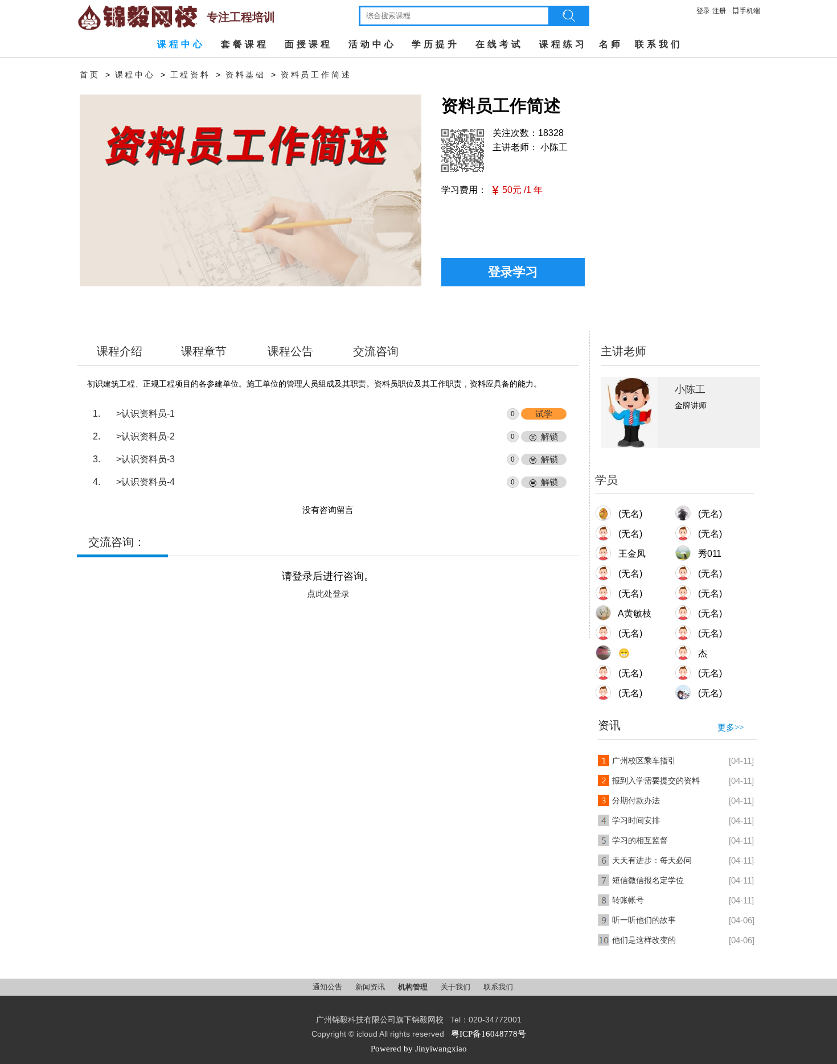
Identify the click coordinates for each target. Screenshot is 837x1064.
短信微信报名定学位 (648, 880)
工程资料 (190, 75)
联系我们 (659, 44)
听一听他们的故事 (644, 920)
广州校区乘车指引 (644, 761)
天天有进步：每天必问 (652, 860)
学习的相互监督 (640, 840)
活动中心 (372, 44)
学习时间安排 (636, 820)
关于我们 (456, 987)
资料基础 (245, 75)
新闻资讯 (371, 987)
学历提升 (435, 44)
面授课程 (309, 44)
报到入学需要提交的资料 (656, 781)
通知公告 (328, 987)
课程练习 (563, 44)
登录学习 (513, 272)
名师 (611, 44)
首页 (90, 75)
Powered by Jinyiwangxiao (419, 1048)
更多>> (730, 727)
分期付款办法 (636, 800)
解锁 (549, 436)
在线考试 (499, 44)
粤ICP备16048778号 (488, 1033)
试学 (543, 413)
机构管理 (413, 987)
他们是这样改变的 (644, 940)
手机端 (746, 11)
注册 (719, 11)
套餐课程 (245, 44)
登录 (703, 11)
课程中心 (181, 44)
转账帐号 (628, 900)
